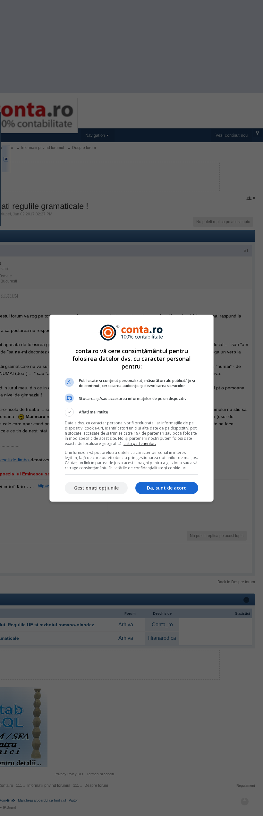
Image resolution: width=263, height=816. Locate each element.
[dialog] (131, 408)
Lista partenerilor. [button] (139, 443)
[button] (131, 412)
